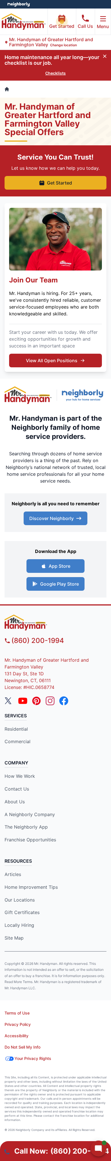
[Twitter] (9, 700)
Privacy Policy (18, 1024)
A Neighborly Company (30, 814)
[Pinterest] (36, 700)
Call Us (85, 26)
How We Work (20, 776)
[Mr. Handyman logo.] (28, 395)
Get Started (61, 26)
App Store (59, 566)
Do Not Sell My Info (22, 1047)
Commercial (17, 741)
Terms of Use (17, 1013)
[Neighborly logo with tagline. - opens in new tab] (84, 395)
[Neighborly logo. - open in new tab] (18, 4)
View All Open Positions (51, 360)
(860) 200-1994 (37, 640)
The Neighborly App (26, 827)
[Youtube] (22, 700)
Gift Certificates (22, 912)
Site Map (14, 938)
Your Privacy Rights (33, 1058)
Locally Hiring (19, 925)
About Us (15, 801)
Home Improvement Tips (31, 887)
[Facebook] (63, 700)
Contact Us (17, 789)
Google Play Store (59, 584)
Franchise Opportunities (30, 840)
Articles (13, 874)
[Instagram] (50, 700)
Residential (16, 729)
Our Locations (20, 900)
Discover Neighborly (51, 518)
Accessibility (16, 1035)
